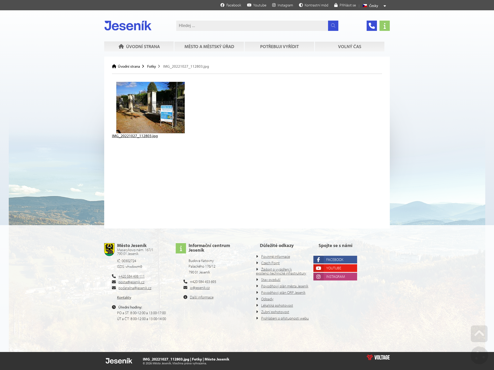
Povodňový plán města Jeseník (284, 286)
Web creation (378, 357)
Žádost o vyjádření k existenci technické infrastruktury (281, 271)
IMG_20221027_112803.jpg (135, 135)
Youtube (333, 268)
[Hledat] (333, 26)
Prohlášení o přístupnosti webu (285, 318)
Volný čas (349, 46)
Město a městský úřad (209, 46)
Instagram (335, 276)
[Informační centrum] (385, 26)
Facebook (334, 259)
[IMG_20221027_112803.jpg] (150, 131)
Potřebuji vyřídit (279, 46)
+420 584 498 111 (131, 276)
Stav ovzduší (270, 279)
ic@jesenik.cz (200, 287)
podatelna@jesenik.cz (134, 287)
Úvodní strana (128, 25)
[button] (313, 5)
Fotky (151, 66)
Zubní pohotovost (275, 311)
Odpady (267, 298)
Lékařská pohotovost (277, 305)
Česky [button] (373, 5)
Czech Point (270, 262)
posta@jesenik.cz (131, 281)
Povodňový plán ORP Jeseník (283, 292)
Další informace (202, 297)
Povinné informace (275, 256)
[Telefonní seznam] (372, 26)
